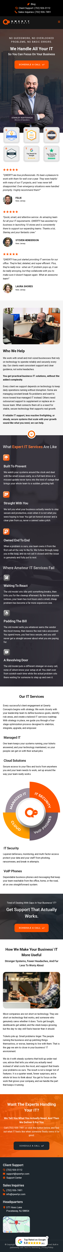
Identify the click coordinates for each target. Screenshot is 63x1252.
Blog (33, 4)
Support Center (14, 1177)
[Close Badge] (47, 1237)
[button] (58, 22)
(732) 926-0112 (42, 8)
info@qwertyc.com (15, 1194)
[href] (16, 1224)
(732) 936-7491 (43, 12)
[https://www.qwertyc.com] (16, 21)
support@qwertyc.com (17, 1173)
